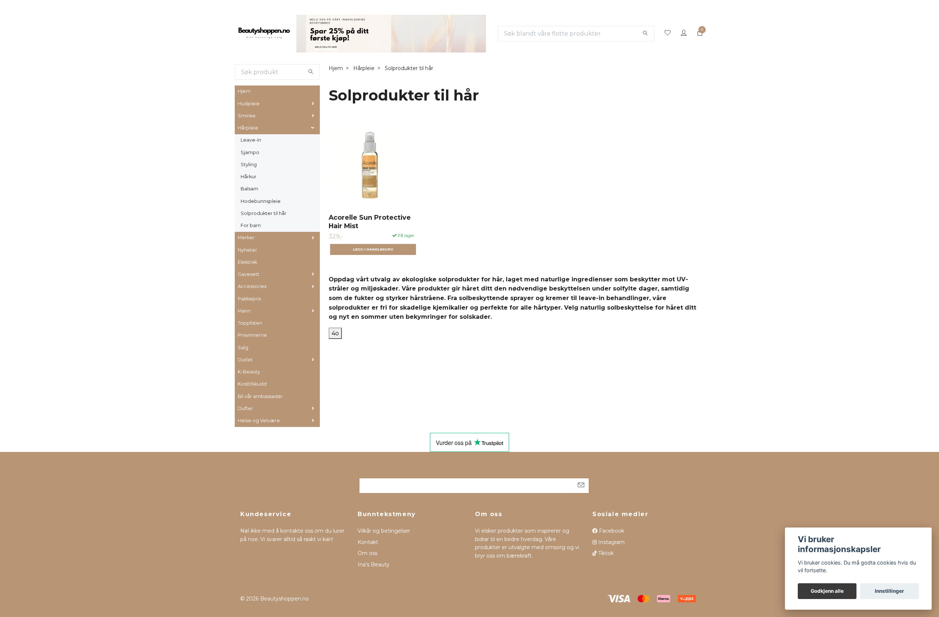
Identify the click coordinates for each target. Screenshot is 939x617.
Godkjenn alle (827, 591)
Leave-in (251, 140)
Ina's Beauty (374, 564)
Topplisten (250, 323)
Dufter (245, 408)
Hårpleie (248, 128)
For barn (251, 225)
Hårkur (248, 176)
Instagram (611, 542)
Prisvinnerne (252, 335)
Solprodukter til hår (263, 213)
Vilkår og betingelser (384, 530)
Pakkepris (249, 299)
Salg (243, 347)
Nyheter (247, 250)
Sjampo (250, 152)
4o (335, 333)
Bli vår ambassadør (260, 396)
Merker (246, 237)
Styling (249, 164)
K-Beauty (249, 372)
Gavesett (248, 274)
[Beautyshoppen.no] (264, 33)
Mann (244, 311)
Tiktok (605, 553)
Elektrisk (247, 262)
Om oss (367, 553)
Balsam (249, 188)
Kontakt (368, 542)
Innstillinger (889, 591)
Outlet (245, 359)
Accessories (252, 286)
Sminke (247, 115)
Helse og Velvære (259, 420)
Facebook (611, 530)
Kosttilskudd (252, 384)
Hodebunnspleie (261, 201)
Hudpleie (249, 103)
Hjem (244, 91)
